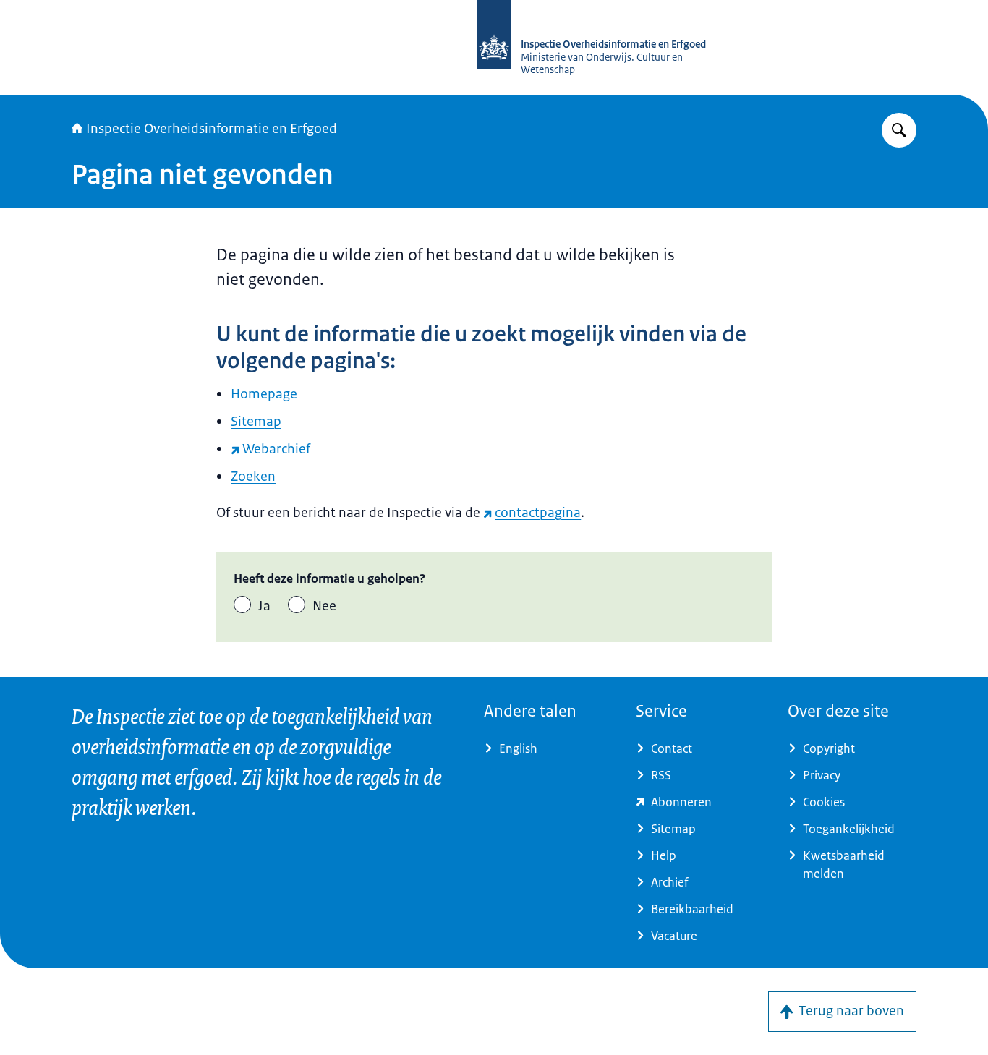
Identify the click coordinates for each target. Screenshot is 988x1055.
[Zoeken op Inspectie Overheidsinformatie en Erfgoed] (899, 130)
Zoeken (253, 476)
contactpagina (538, 512)
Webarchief (276, 449)
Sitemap (256, 421)
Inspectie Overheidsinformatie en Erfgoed (211, 128)
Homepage (264, 394)
